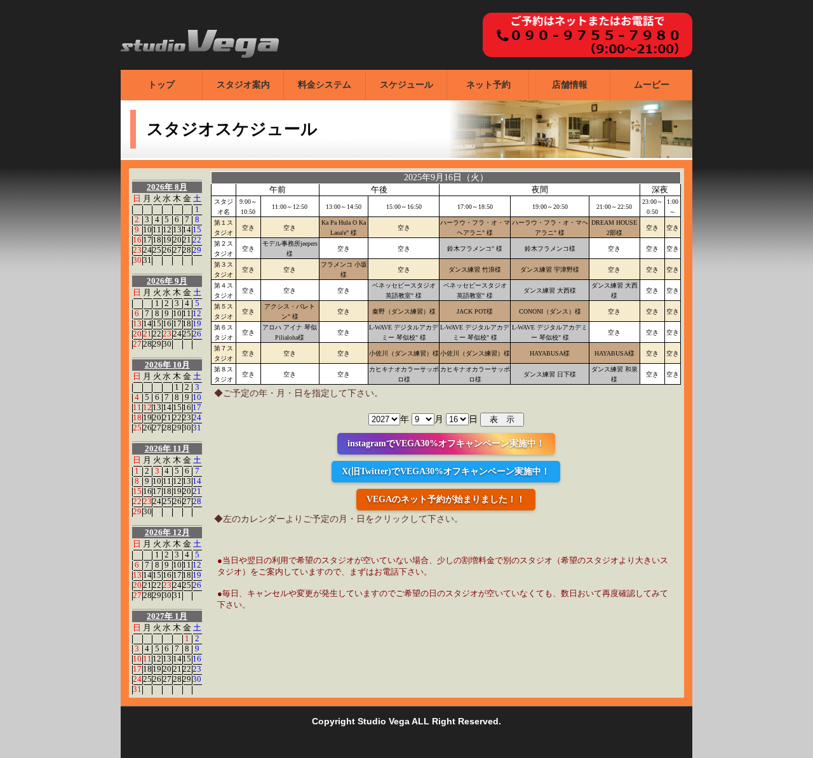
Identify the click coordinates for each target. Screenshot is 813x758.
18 (156, 239)
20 (177, 239)
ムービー (651, 85)
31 (147, 260)
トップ (161, 85)
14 (186, 229)
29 (196, 250)
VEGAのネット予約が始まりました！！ (445, 499)
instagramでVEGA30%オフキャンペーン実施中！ (446, 443)
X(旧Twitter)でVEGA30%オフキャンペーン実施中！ (446, 471)
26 (167, 250)
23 (137, 250)
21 (186, 239)
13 (177, 229)
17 (147, 239)
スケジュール (406, 85)
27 (177, 250)
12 (167, 229)
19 (167, 239)
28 (186, 250)
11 (156, 229)
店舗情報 (570, 85)
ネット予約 (488, 85)
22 (196, 239)
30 (137, 260)
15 (196, 229)
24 (147, 250)
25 (156, 250)
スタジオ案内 (243, 85)
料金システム (324, 85)
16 (137, 239)
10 (147, 229)
